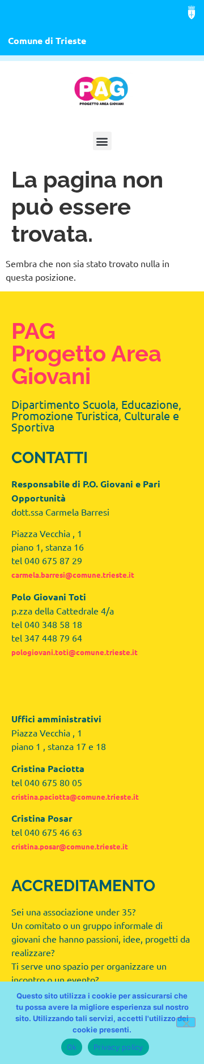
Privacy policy (118, 1047)
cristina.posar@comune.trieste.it (69, 846)
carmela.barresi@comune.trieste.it (72, 574)
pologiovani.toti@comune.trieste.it (74, 652)
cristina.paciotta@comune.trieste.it (75, 796)
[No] (186, 1022)
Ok (72, 1047)
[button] (102, 141)
